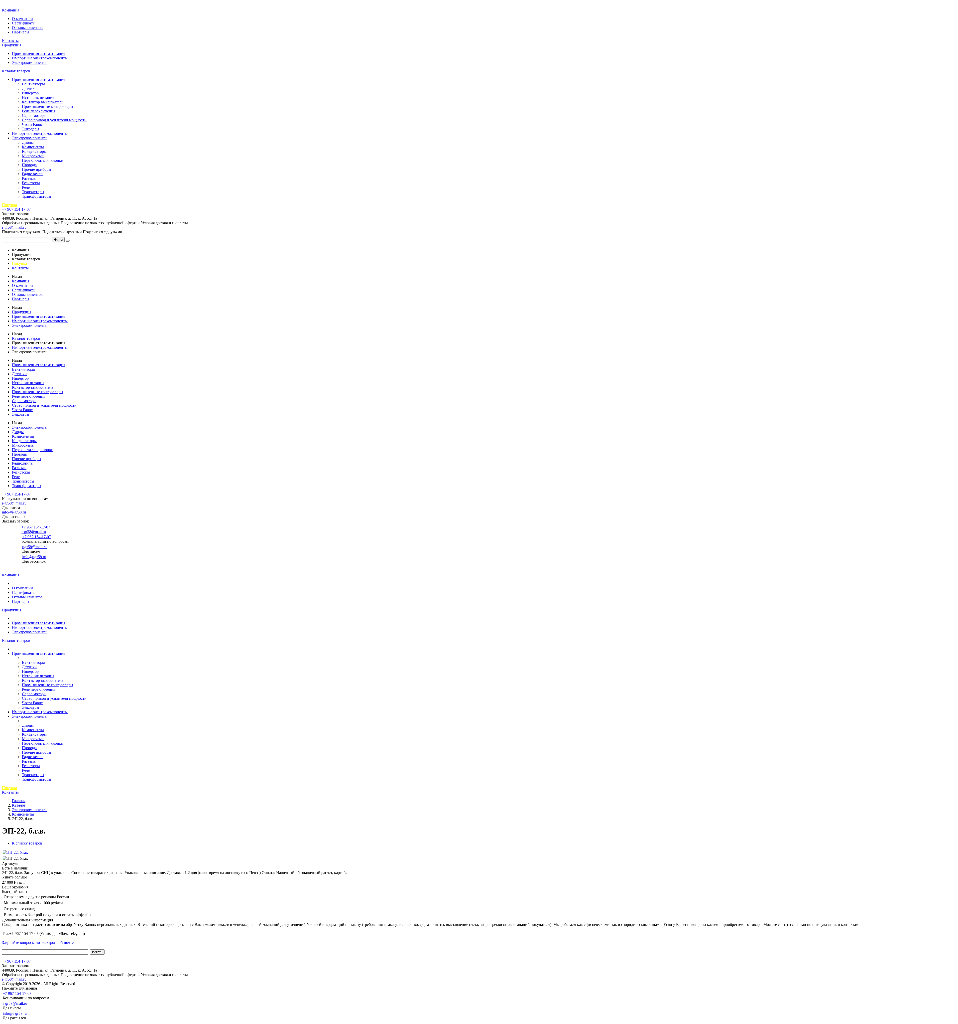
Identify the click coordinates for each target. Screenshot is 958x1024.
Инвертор (30, 93)
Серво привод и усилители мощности (54, 120)
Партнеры (20, 32)
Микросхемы (33, 156)
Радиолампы (32, 174)
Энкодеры (30, 129)
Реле (26, 187)
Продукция (11, 45)
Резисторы (31, 183)
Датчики (29, 88)
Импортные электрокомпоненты (40, 58)
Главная (9, 5)
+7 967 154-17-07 (16, 209)
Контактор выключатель (42, 102)
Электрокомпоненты (29, 62)
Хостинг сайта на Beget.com (100, 984)
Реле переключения (38, 111)
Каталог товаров (16, 71)
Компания (10, 10)
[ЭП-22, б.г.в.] (15, 852)
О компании (22, 18)
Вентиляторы (33, 84)
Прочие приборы (36, 169)
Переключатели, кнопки (42, 160)
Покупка (9, 205)
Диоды (28, 142)
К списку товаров (27, 843)
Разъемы (29, 178)
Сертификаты (23, 23)
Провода (29, 165)
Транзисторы (33, 192)
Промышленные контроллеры (47, 106)
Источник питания (38, 97)
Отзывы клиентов (27, 27)
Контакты (10, 40)
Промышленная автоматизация (38, 53)
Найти (58, 240)
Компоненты (33, 147)
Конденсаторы (34, 151)
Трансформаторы (36, 196)
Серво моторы (34, 115)
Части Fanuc (32, 124)
